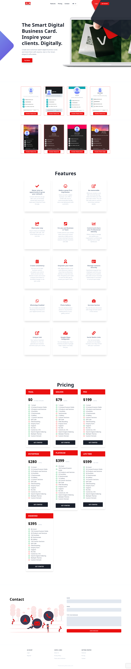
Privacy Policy (57, 655)
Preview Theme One (31, 113)
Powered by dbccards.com (65, 665)
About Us (56, 653)
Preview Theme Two (54, 113)
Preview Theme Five (31, 151)
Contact (67, 3)
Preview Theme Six (54, 151)
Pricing (60, 3)
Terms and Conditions (59, 658)
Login (96, 3)
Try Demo (27, 60)
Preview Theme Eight (100, 151)
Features (52, 3)
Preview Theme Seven (77, 151)
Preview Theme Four (100, 113)
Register (29, 655)
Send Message (94, 631)
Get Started (105, 3)
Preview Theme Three (77, 113)
